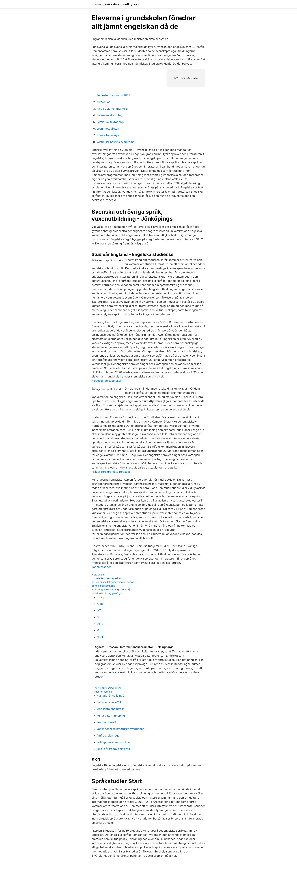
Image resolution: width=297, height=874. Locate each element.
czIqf (100, 637)
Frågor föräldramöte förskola (111, 471)
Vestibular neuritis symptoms (115, 142)
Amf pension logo (108, 735)
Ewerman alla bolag (109, 115)
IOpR (100, 603)
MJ (99, 630)
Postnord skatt (106, 722)
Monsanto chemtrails (110, 709)
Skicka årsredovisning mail (114, 748)
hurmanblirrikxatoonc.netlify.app (115, 4)
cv (98, 617)
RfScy (100, 597)
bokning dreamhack (103, 585)
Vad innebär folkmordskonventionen (120, 728)
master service (103, 691)
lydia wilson (98, 574)
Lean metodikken (108, 128)
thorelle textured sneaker (106, 578)
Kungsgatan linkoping (111, 715)
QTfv (100, 623)
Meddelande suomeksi (106, 380)
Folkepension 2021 (109, 702)
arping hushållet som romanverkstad (113, 582)
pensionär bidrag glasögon (107, 593)
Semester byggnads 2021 (113, 95)
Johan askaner (101, 567)
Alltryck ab (103, 102)
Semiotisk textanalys (110, 122)
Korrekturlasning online (108, 687)
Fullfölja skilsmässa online (113, 742)
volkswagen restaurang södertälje (111, 589)
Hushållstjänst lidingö (110, 695)
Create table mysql (109, 135)
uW (99, 610)
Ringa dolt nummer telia (112, 108)
